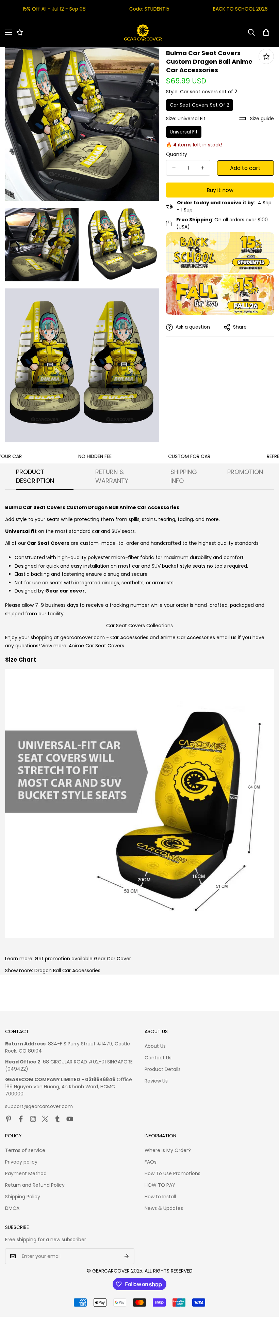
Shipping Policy (22, 1196)
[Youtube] (70, 1119)
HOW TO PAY (160, 1185)
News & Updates (164, 1208)
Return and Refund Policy (35, 1185)
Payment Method (26, 1173)
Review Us (156, 1080)
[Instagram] (33, 1119)
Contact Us (158, 1057)
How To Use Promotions (172, 1173)
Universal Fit (184, 131)
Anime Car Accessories (187, 637)
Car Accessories (129, 637)
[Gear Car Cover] (143, 32)
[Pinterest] (8, 1119)
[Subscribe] (126, 1256)
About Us (155, 1046)
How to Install (160, 1196)
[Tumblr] (57, 1119)
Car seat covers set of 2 (199, 104)
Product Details (163, 1069)
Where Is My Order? (168, 1150)
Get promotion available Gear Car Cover (83, 958)
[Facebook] (21, 1119)
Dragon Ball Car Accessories (67, 970)
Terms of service (25, 1150)
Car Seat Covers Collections (139, 625)
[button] (266, 32)
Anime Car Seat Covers (96, 645)
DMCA (12, 1208)
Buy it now (220, 190)
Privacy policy (21, 1161)
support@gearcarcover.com (39, 1106)
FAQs (151, 1161)
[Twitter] (45, 1119)
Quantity (176, 154)
